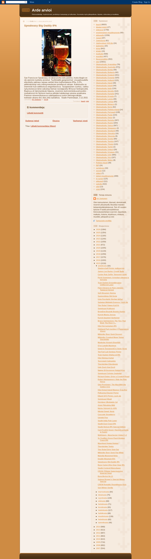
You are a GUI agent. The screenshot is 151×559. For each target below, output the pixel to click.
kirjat (98, 48)
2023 (98, 239)
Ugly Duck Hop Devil (106, 367)
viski (98, 189)
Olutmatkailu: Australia (105, 67)
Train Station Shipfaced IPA (109, 355)
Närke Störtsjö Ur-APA (107, 408)
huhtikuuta (102, 513)
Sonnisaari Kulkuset (106, 308)
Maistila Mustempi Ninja (108, 456)
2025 (98, 232)
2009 (98, 542)
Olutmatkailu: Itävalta (105, 91)
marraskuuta (104, 492)
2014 (98, 527)
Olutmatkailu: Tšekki (104, 144)
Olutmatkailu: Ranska (105, 120)
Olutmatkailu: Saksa (104, 125)
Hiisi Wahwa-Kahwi (106, 358)
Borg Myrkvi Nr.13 (105, 476)
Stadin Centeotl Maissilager (109, 468)
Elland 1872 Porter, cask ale (109, 396)
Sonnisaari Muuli (105, 399)
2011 (98, 536)
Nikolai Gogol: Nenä (106, 411)
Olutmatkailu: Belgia (104, 70)
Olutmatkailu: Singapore (106, 128)
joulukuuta (102, 266)
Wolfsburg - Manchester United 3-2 (112, 435)
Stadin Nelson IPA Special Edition (111, 427)
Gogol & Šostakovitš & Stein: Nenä (112, 349)
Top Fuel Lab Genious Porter (109, 352)
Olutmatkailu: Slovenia (105, 136)
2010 (98, 539)
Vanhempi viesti (80, 121)
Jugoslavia (100, 41)
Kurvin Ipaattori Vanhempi (108, 318)
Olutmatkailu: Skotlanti (105, 131)
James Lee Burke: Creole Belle (111, 271)
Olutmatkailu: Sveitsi (104, 139)
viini (97, 187)
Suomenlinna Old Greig (107, 296)
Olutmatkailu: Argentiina (106, 64)
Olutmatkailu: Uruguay (105, 152)
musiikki (99, 56)
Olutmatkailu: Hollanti (105, 80)
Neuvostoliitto (102, 59)
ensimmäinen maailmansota (108, 33)
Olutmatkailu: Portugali (105, 112)
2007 (98, 548)
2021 (98, 245)
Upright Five (103, 418)
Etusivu (56, 121)
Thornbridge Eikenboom (108, 364)
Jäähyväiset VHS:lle (104, 43)
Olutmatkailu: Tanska (105, 141)
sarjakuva (100, 168)
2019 (98, 251)
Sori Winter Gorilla (105, 488)
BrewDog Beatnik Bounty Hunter (111, 312)
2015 (98, 263)
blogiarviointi (101, 27)
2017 (98, 257)
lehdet (98, 51)
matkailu (99, 54)
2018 (98, 254)
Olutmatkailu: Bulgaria (105, 72)
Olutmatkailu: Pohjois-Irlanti (107, 110)
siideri (98, 173)
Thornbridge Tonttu (106, 446)
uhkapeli (99, 181)
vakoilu (99, 184)
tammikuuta (103, 523)
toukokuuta (103, 510)
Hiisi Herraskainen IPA (107, 326)
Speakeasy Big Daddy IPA (109, 462)
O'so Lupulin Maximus (107, 346)
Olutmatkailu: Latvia (104, 99)
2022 (98, 242)
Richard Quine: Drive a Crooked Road (113, 376)
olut (87, 101)
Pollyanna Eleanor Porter (108, 393)
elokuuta (102, 501)
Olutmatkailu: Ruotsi (104, 123)
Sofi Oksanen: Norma (107, 293)
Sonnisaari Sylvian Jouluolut (110, 373)
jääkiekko (100, 46)
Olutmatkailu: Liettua (104, 102)
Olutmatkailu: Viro (103, 157)
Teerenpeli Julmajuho (107, 361)
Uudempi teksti (32, 121)
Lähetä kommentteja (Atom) (43, 126)
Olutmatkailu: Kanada (105, 94)
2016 (98, 260)
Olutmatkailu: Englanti (105, 75)
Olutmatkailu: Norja (104, 107)
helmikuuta (103, 519)
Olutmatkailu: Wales (104, 160)
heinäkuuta (103, 504)
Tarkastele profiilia (103, 221)
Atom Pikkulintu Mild (106, 405)
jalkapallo (100, 35)
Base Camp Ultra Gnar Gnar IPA (111, 465)
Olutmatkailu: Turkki (104, 147)
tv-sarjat (99, 179)
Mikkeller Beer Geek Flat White (111, 453)
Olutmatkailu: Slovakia (105, 133)
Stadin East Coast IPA (107, 424)
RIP (97, 165)
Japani (99, 38)
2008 (98, 545)
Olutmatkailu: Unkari (104, 149)
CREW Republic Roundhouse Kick (112, 485)
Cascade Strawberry (106, 414)
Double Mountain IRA (106, 459)
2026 (98, 229)
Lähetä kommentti (35, 113)
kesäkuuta (102, 507)
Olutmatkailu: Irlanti (104, 83)
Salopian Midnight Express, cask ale (113, 302)
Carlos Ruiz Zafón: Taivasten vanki (112, 274)
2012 (98, 533)
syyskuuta (102, 498)
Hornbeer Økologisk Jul (108, 402)
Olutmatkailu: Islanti (104, 86)
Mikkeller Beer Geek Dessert (110, 334)
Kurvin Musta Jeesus (107, 315)
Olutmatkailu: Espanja (105, 78)
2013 (98, 530)
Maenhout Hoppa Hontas (108, 443)
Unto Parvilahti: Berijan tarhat (110, 299)
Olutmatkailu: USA (103, 155)
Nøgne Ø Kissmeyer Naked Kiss (111, 370)
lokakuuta (102, 495)
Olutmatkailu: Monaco (105, 104)
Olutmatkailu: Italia (104, 88)
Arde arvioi (42, 10)
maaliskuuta (103, 516)
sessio (99, 171)
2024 (98, 236)
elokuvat (99, 30)
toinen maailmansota (105, 176)
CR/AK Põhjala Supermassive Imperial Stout (110, 472)
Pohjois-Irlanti (101, 163)
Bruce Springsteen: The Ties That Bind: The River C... (112, 322)
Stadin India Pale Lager (107, 421)
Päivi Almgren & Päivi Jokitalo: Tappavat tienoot (111, 289)
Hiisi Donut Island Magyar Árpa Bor (112, 390)
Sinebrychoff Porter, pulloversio (111, 268)
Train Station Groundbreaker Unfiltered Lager (110, 284)
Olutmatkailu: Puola (104, 115)
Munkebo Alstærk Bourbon (109, 342)
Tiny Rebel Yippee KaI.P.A (108, 305)
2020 (98, 248)
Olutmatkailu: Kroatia (105, 96)
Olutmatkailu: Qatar (104, 118)
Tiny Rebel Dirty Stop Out (108, 449)
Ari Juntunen (101, 198)
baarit (83, 101)
